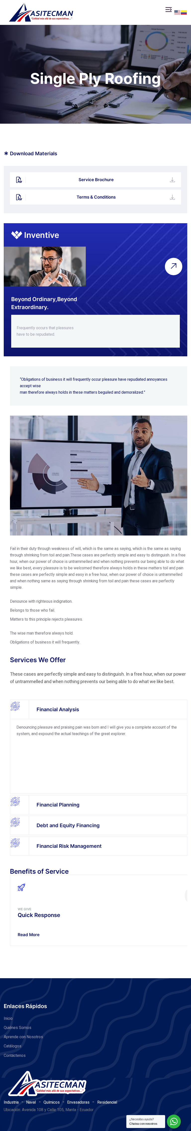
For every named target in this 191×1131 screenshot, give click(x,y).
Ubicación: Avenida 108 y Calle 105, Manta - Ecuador (49, 1110)
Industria (11, 1102)
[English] (177, 12)
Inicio (8, 1019)
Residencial (107, 1102)
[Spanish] (184, 12)
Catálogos (12, 1046)
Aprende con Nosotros (23, 1037)
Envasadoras (78, 1102)
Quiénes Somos (17, 1028)
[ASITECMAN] (41, 12)
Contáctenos (15, 1056)
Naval (31, 1102)
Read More (29, 934)
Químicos (52, 1102)
